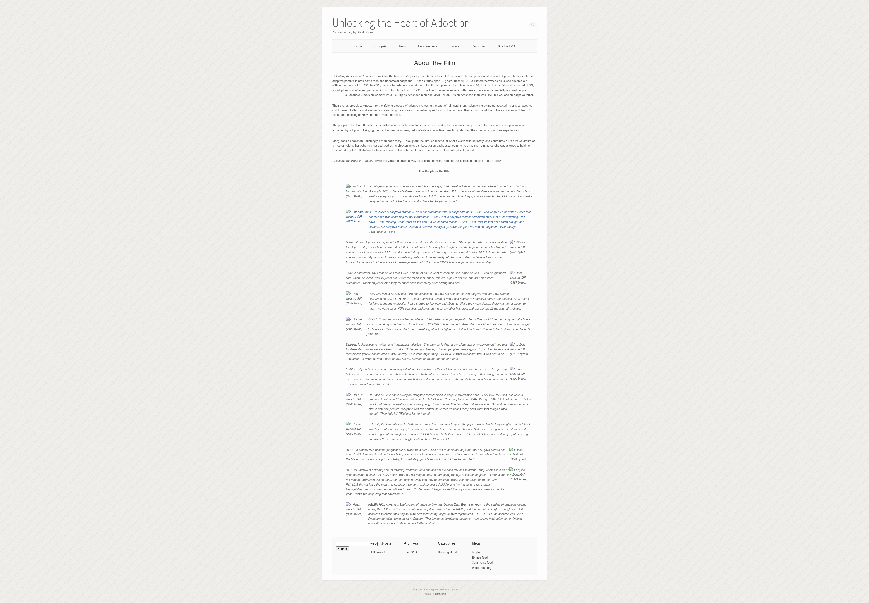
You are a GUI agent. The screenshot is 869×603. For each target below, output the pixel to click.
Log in (476, 552)
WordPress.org (481, 567)
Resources (479, 46)
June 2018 (411, 552)
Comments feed (482, 562)
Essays (454, 46)
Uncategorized (447, 552)
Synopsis (380, 46)
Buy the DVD (506, 46)
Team (402, 46)
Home (358, 46)
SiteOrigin (440, 594)
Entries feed (480, 557)
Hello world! (377, 552)
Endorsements (427, 46)
